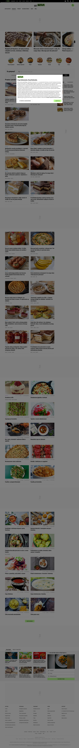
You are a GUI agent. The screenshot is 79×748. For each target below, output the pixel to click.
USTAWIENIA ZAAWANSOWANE (25, 100)
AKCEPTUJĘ (57, 100)
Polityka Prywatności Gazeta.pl (52, 97)
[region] (39, 89)
